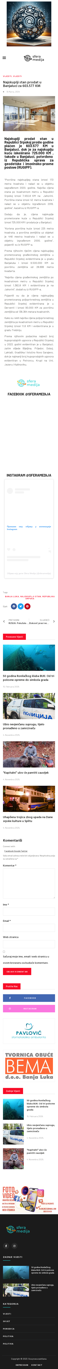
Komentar (9, 865)
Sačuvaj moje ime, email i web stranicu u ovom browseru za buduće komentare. (26, 959)
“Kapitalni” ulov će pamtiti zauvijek (26, 772)
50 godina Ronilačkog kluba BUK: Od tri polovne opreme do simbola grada (28, 677)
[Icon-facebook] (6, 1246)
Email (7, 921)
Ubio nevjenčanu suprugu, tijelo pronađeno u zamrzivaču (23, 726)
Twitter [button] (24, 851)
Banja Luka (12, 596)
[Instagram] (14, 1246)
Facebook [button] (9, 851)
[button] (4, 58)
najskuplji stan (30, 596)
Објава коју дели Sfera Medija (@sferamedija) (29, 573)
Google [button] (17, 851)
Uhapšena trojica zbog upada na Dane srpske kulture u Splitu (28, 819)
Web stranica (10, 937)
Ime (6, 904)
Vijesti (7, 76)
